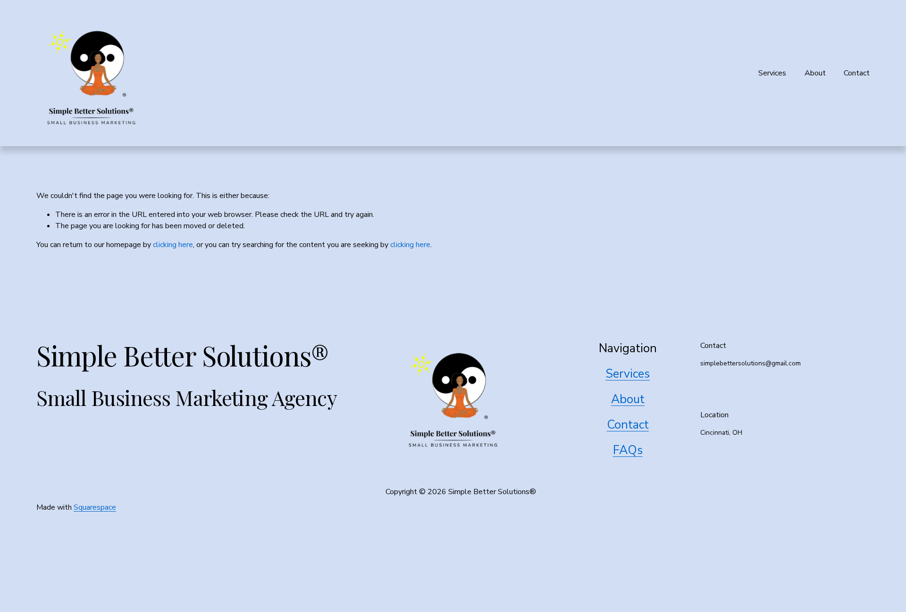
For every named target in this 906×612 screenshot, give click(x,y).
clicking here (173, 245)
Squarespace (95, 507)
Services (772, 73)
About (815, 73)
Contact (857, 73)
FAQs (628, 450)
